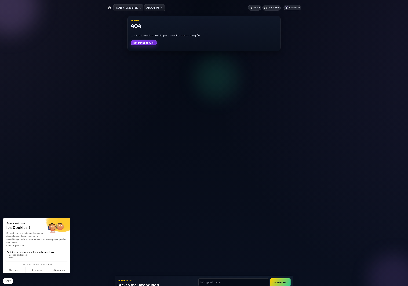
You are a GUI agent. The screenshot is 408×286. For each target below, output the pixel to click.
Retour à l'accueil (143, 42)
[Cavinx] (109, 7)
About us (153, 7)
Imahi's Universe (127, 7)
